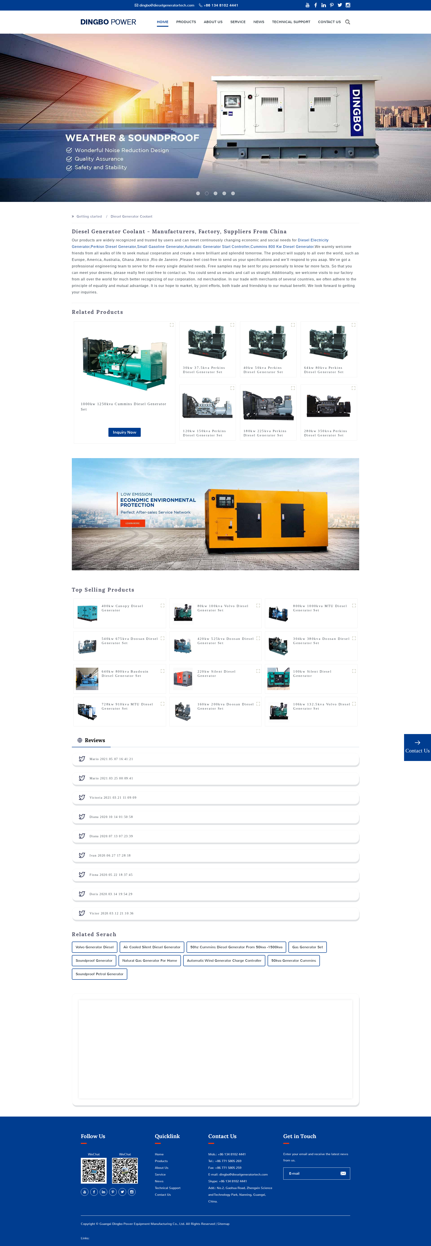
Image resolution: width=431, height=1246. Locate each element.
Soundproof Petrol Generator (99, 974)
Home (162, 22)
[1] (207, 193)
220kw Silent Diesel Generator (217, 674)
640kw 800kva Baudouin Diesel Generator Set (125, 674)
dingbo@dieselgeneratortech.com (166, 5)
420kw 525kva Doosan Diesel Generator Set (226, 641)
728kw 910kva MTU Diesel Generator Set (127, 706)
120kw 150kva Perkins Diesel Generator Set (204, 433)
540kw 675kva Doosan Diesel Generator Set (130, 641)
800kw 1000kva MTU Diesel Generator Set (320, 608)
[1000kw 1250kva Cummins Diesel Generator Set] (124, 359)
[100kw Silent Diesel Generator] (278, 678)
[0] (198, 193)
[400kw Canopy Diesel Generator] (87, 613)
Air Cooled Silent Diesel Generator (151, 947)
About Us (213, 22)
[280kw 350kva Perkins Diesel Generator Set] (329, 405)
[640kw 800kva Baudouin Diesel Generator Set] (87, 678)
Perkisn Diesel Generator (113, 247)
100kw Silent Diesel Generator (312, 674)
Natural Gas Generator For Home (149, 960)
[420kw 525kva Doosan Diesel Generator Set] (183, 645)
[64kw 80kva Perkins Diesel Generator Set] (329, 342)
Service (238, 22)
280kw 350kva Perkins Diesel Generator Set (325, 433)
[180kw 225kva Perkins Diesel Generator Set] (268, 405)
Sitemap (223, 1224)
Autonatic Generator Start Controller (217, 247)
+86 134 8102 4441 (233, 1181)
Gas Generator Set (307, 947)
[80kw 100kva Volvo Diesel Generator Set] (183, 613)
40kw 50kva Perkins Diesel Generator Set (263, 370)
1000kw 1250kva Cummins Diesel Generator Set (123, 406)
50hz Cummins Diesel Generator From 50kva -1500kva (236, 947)
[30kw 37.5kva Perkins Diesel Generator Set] (208, 342)
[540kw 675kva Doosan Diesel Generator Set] (87, 645)
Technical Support (291, 22)
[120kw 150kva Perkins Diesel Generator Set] (208, 405)
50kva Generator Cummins (293, 960)
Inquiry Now (124, 432)
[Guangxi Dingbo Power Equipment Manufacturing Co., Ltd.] (108, 22)
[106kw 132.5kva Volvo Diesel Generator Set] (278, 711)
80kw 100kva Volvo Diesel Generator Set (223, 608)
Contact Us (329, 22)
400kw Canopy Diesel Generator (122, 608)
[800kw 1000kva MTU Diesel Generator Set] (278, 613)
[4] (233, 193)
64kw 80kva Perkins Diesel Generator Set (324, 370)
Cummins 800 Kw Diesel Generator (282, 247)
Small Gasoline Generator (160, 247)
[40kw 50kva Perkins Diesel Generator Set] (268, 342)
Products (186, 22)
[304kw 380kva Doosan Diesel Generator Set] (278, 645)
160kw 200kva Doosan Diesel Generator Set (226, 706)
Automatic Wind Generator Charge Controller (224, 960)
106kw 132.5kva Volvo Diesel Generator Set (321, 706)
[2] (215, 193)
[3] (224, 193)
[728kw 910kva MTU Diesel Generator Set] (87, 711)
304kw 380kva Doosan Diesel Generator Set (321, 641)
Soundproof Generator (94, 960)
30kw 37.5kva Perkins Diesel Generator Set (204, 370)
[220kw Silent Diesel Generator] (183, 678)
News (258, 22)
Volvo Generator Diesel (95, 947)
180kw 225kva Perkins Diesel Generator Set (265, 433)
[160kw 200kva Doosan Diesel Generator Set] (183, 711)
